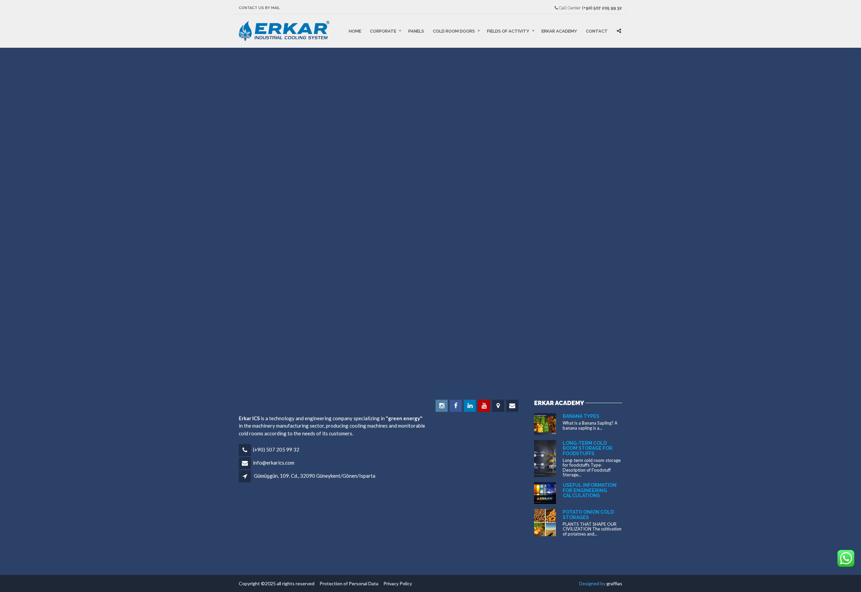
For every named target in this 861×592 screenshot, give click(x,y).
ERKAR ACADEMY (559, 30)
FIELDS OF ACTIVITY (508, 30)
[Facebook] (456, 406)
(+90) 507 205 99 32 (276, 449)
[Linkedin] (470, 406)
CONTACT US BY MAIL (259, 8)
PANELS (416, 30)
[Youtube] (484, 406)
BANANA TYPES (581, 416)
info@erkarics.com (273, 463)
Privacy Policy (395, 583)
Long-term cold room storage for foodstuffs (587, 448)
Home (355, 30)
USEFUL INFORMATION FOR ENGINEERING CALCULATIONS (589, 490)
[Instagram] (442, 406)
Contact (597, 30)
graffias (614, 583)
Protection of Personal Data (347, 583)
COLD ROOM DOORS (454, 30)
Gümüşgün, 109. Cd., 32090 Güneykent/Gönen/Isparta (314, 476)
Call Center (590, 7)
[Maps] (498, 406)
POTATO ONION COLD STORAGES (588, 514)
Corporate (383, 30)
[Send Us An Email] (512, 406)
